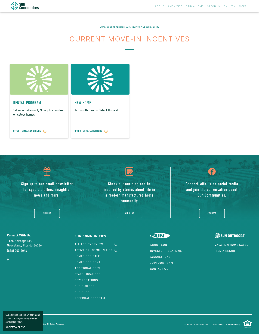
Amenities (175, 6)
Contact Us (159, 269)
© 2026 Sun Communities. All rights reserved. (44, 324)
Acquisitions (160, 257)
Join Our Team (161, 263)
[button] (8, 260)
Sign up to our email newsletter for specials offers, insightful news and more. (47, 189)
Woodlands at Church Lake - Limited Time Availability (129, 27)
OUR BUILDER (85, 286)
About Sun (158, 245)
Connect (212, 213)
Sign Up (47, 213)
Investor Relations (166, 251)
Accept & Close (15, 327)
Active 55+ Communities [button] (93, 250)
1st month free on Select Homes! (96, 110)
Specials (213, 6)
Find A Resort (226, 251)
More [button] (243, 6)
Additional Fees (87, 268)
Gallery (230, 6)
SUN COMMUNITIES (90, 236)
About (159, 6)
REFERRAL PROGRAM (90, 298)
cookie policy (15, 322)
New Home (83, 102)
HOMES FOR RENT (87, 262)
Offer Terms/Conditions (27, 131)
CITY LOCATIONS (86, 280)
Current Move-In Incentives (129, 39)
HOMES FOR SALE (87, 256)
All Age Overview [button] (89, 244)
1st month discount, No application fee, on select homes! (38, 112)
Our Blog (129, 213)
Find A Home (195, 6)
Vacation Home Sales (231, 245)
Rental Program (27, 102)
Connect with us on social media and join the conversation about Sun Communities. (212, 189)
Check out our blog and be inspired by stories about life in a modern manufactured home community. (129, 192)
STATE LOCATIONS (88, 274)
